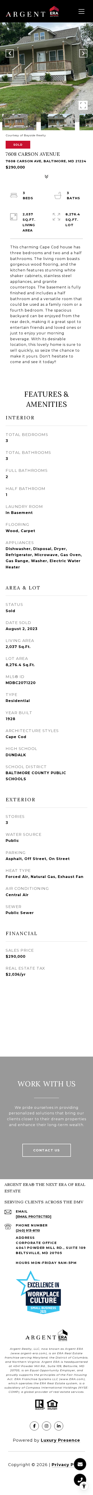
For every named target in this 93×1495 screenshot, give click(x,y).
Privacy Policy (68, 1464)
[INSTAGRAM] (46, 1425)
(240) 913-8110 (28, 1230)
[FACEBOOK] (34, 1425)
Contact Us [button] (46, 1150)
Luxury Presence (60, 1440)
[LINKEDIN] (58, 1425)
